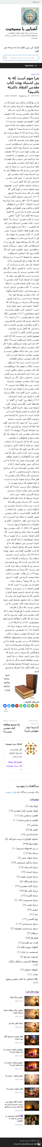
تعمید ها (34, 829)
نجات (35, 974)
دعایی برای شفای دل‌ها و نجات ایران (13, 1011)
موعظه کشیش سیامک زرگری (23, 961)
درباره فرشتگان (31, 881)
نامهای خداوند (31, 969)
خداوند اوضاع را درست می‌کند (23, 838)
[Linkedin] (13, 706)
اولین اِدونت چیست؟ (15, 1089)
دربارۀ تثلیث (32, 904)
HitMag (36, 1144)
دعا (36, 914)
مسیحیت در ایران (29, 951)
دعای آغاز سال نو (16, 1023)
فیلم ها (34, 937)
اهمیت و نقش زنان (29, 815)
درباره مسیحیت (35, 74)
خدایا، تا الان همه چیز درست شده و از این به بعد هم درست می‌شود (14, 1104)
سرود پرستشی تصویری (26, 928)
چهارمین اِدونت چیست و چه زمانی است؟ (13, 1050)
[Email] (32, 706)
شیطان (34, 933)
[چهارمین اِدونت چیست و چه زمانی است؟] (31, 1050)
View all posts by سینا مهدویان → (14, 766)
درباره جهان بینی (30, 857)
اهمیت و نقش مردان (28, 820)
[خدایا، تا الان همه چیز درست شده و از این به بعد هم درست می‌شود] (31, 1102)
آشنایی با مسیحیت (21, 28)
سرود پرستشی (30, 923)
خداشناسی (32, 834)
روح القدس (33, 918)
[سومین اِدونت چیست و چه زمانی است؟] (31, 1063)
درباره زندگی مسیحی (27, 862)
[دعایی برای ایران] (31, 997)
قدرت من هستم (30, 942)
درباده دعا (33, 853)
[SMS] (28, 706)
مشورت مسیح (31, 956)
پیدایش (34, 824)
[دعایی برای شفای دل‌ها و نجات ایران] (31, 1010)
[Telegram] (24, 706)
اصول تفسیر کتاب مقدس (26, 810)
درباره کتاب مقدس (29, 886)
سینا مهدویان (23, 96)
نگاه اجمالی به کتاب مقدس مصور (22, 979)
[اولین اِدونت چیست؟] (31, 1089)
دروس (35, 909)
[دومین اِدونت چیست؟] (31, 1076)
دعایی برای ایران (16, 997)
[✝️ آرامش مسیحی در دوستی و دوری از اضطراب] (31, 1116)
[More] (36, 706)
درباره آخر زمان (31, 867)
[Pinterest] (17, 706)
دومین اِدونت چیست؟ (14, 1075)
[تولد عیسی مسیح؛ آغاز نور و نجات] (31, 1037)
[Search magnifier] (5, 57)
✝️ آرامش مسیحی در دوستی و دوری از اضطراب (14, 1118)
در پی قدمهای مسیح (28, 848)
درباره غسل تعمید (29, 876)
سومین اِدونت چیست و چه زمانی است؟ (13, 1063)
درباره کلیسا (32, 895)
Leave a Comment (11, 96)
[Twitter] (9, 706)
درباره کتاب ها (31, 890)
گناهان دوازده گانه (29, 947)
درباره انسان (32, 871)
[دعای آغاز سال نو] (31, 1023)
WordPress (26, 1144)
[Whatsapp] (21, 706)
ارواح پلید (33, 805)
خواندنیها (33, 843)
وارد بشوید (11, 791)
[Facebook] (5, 706)
